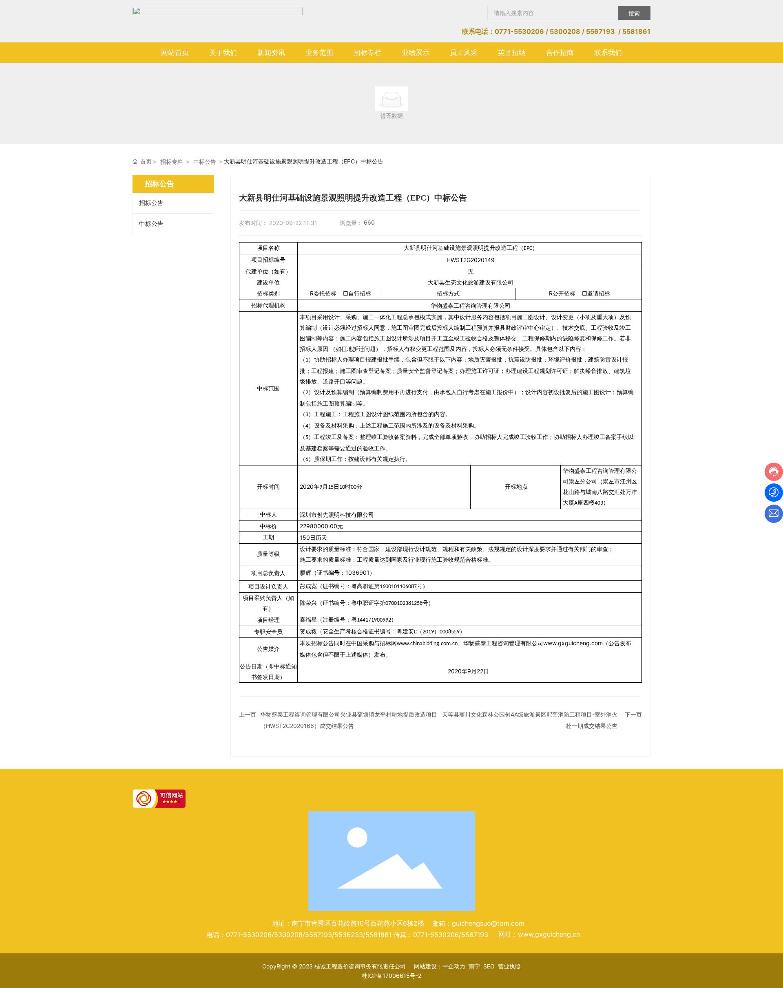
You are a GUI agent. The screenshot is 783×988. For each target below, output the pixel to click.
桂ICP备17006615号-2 (391, 975)
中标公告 (204, 161)
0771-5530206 (519, 31)
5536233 (348, 935)
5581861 (636, 31)
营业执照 (509, 966)
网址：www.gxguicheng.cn (539, 934)
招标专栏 (171, 161)
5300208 (565, 31)
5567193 (600, 31)
